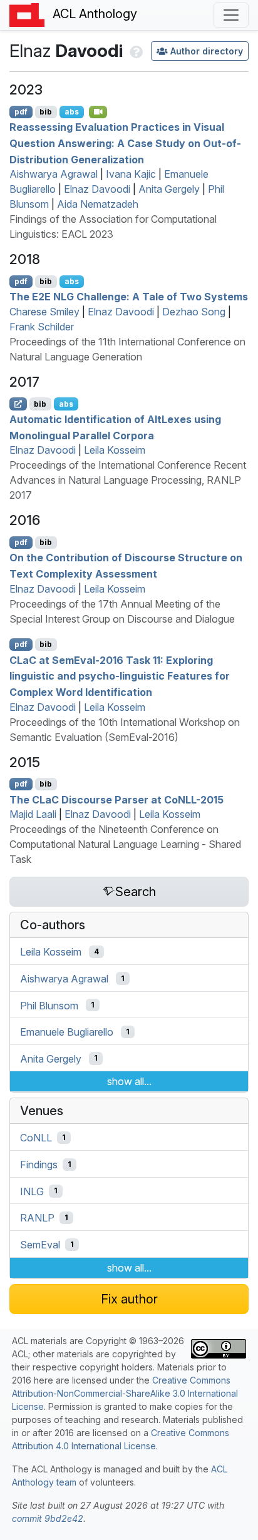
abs (71, 111)
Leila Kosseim (114, 450)
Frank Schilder (41, 326)
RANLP (37, 1217)
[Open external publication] (18, 403)
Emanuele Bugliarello (66, 1032)
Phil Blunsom (49, 1005)
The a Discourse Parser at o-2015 (116, 799)
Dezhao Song (193, 311)
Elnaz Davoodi (97, 189)
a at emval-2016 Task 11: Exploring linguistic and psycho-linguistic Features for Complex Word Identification (119, 675)
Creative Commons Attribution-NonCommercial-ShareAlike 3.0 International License (125, 1393)
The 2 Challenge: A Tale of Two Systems (128, 296)
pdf (21, 111)
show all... (129, 1081)
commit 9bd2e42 (47, 1518)
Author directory (206, 51)
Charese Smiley (44, 311)
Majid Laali (32, 814)
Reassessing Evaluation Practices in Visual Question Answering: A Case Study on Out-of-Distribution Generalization (125, 143)
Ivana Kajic (131, 174)
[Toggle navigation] (231, 15)
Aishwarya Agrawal (53, 174)
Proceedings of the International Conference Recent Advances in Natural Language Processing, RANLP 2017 (127, 480)
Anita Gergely (169, 189)
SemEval (40, 1244)
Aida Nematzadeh (97, 204)
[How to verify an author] (135, 50)
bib (45, 111)
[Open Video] (98, 112)
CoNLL (36, 1137)
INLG (32, 1191)
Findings (39, 1164)
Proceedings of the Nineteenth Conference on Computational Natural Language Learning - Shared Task (125, 844)
